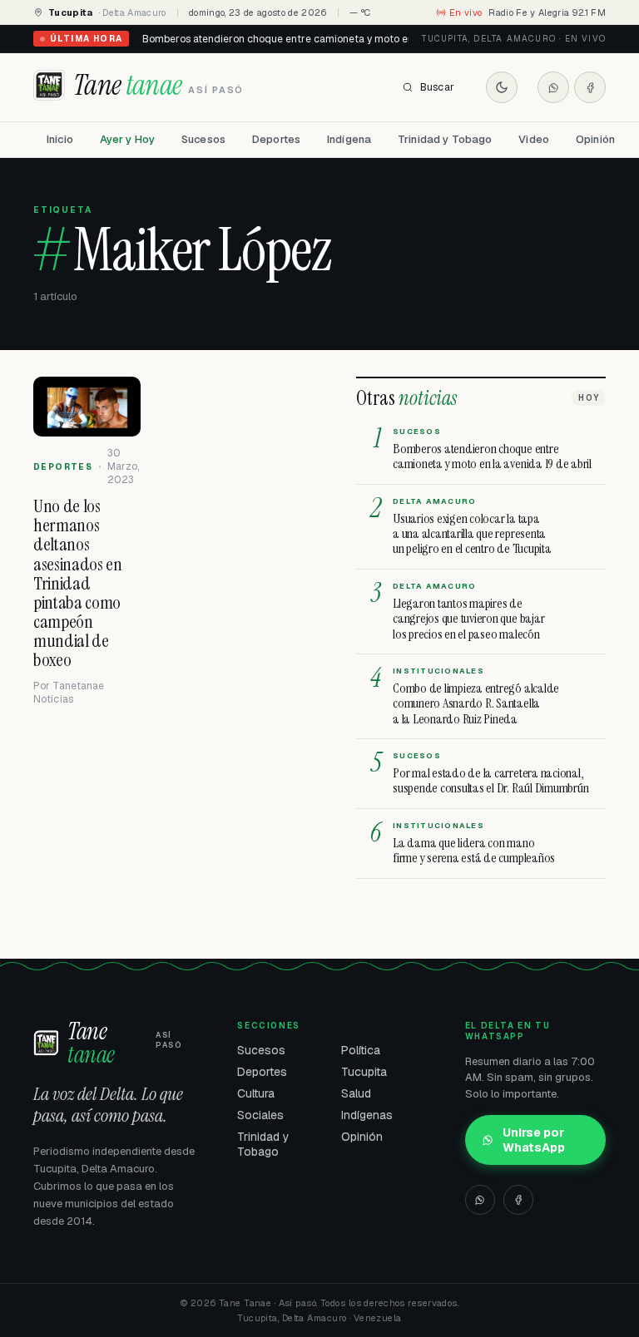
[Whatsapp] (553, 87)
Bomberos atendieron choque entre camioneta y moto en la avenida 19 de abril (328, 39)
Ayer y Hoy (127, 139)
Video (533, 139)
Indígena (349, 139)
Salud (356, 1093)
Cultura (256, 1093)
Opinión (595, 139)
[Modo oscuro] (502, 87)
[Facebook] (590, 87)
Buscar (437, 87)
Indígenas (367, 1115)
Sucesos (203, 139)
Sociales (260, 1115)
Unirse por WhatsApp (534, 1140)
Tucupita (364, 1071)
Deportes (276, 139)
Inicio (60, 139)
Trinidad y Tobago (445, 139)
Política (360, 1050)
